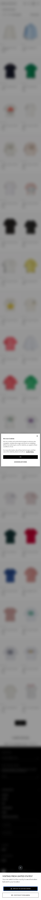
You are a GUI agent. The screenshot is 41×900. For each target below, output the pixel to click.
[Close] (20, 867)
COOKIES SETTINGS (20, 461)
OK (20, 457)
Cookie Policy (30, 452)
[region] (20, 450)
